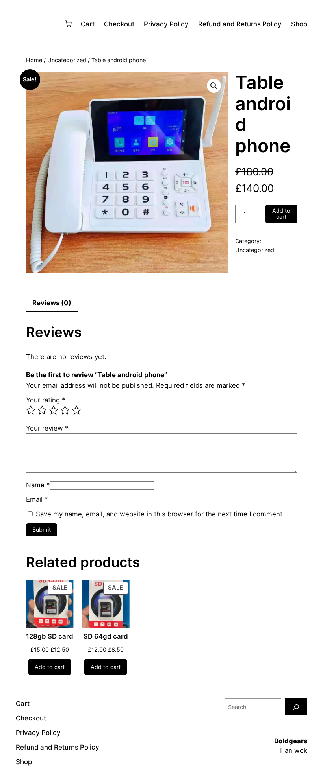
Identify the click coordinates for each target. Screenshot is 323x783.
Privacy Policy (166, 24)
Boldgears (290, 741)
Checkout (119, 24)
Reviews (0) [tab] (51, 303)
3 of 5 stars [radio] (53, 410)
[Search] (296, 706)
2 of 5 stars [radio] (42, 410)
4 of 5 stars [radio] (65, 410)
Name (38, 485)
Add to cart (281, 213)
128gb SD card (49, 636)
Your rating (45, 400)
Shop (299, 24)
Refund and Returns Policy (240, 24)
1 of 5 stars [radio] (30, 410)
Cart (88, 24)
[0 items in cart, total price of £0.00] (68, 24)
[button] (214, 86)
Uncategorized (66, 60)
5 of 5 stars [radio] (76, 410)
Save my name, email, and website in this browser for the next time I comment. (160, 514)
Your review (47, 428)
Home (34, 60)
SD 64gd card (106, 636)
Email (37, 499)
